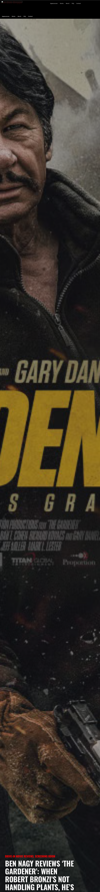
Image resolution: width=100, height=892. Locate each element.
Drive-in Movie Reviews (19, 856)
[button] (92, 3)
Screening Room (45, 856)
